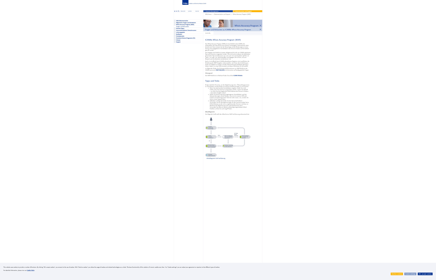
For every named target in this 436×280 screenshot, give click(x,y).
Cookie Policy (30, 270)
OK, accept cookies (425, 274)
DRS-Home (208, 14)
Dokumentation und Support (222, 14)
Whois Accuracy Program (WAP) (242, 14)
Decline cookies (397, 274)
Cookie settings (410, 274)
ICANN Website (237, 75)
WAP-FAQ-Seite (220, 70)
